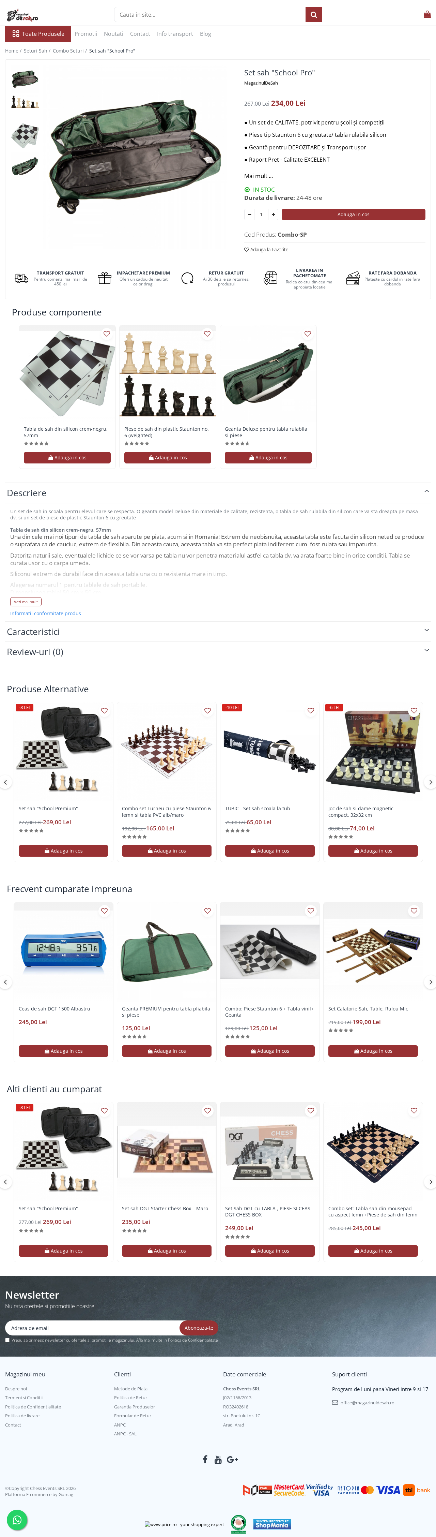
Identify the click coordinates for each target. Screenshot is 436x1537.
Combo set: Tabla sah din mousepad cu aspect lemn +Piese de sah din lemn (373, 1212)
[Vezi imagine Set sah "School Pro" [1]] (25, 101)
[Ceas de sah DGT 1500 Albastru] (63, 952)
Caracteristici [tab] (33, 631)
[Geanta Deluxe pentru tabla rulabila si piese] (268, 373)
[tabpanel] (135, 157)
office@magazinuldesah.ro (367, 1403)
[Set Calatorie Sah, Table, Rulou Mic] (373, 952)
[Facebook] (205, 1459)
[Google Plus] (231, 1459)
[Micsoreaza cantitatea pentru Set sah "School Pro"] (249, 214)
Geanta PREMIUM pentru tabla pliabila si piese (166, 1012)
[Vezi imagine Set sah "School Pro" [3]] (25, 166)
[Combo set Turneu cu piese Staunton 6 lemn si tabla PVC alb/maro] (166, 751)
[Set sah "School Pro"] (135, 157)
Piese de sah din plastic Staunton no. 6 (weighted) (166, 432)
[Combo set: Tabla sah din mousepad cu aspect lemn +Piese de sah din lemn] (373, 1151)
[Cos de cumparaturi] (427, 14)
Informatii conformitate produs (45, 613)
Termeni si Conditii (24, 1397)
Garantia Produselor (134, 1407)
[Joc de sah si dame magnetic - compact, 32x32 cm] (373, 751)
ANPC (120, 1425)
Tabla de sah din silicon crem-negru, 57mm (66, 432)
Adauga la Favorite (269, 249)
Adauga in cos (354, 214)
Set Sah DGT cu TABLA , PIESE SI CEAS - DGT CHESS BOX (269, 1212)
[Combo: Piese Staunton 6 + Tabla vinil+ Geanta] (270, 952)
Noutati (113, 34)
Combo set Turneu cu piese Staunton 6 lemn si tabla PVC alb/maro (166, 812)
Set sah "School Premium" (48, 809)
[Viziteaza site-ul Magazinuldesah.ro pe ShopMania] (272, 1524)
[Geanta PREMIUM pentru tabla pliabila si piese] (166, 952)
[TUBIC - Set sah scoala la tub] (270, 751)
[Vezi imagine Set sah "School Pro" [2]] (25, 135)
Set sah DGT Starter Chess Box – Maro (165, 1209)
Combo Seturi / (70, 50)
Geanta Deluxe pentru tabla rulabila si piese (266, 432)
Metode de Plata (130, 1389)
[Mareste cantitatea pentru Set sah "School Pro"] (273, 214)
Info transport (175, 34)
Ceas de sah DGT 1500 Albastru (54, 1009)
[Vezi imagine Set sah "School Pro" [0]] (25, 79)
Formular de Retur (132, 1416)
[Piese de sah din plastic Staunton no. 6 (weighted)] (168, 373)
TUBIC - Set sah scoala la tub (257, 809)
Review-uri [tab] (35, 652)
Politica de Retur (130, 1397)
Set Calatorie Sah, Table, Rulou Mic (368, 1009)
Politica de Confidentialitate (193, 1340)
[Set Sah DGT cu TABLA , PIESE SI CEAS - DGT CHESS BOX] (270, 1151)
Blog (205, 34)
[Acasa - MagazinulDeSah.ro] (39, 15)
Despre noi (16, 1389)
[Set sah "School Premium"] (63, 751)
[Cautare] (314, 14)
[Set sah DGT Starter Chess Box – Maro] (166, 1151)
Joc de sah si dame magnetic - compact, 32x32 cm (362, 812)
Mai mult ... (258, 176)
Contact (140, 34)
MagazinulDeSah (261, 83)
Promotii (86, 34)
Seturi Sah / (38, 50)
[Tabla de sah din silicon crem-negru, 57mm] (67, 373)
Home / (14, 50)
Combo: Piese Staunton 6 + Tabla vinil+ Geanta (269, 1012)
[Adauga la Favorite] (107, 334)
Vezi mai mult (26, 601)
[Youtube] (218, 1459)
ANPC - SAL (125, 1434)
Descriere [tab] (27, 493)
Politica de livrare (22, 1416)
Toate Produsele (43, 34)
